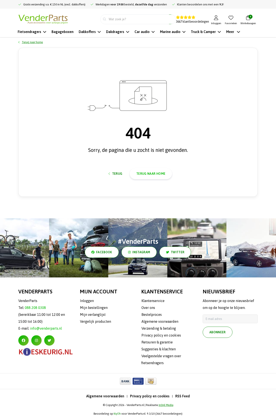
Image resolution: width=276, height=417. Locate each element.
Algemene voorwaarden (105, 396)
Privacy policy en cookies (149, 396)
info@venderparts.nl (46, 328)
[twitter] (49, 340)
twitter (177, 252)
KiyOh (117, 413)
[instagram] (36, 340)
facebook (104, 252)
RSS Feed (182, 396)
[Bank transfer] (125, 381)
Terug (117, 173)
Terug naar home (150, 173)
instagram (141, 252)
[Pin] (138, 381)
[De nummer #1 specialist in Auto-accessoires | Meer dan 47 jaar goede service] (43, 19)
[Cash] (150, 381)
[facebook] (23, 340)
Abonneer (217, 332)
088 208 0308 (35, 308)
